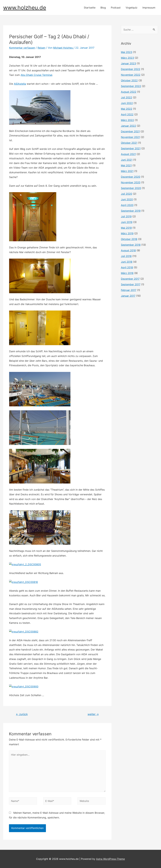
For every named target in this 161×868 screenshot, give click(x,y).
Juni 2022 (127, 103)
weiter (93, 714)
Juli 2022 (126, 97)
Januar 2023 (128, 63)
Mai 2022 (126, 108)
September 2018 (131, 244)
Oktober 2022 (129, 80)
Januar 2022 (128, 125)
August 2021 (128, 154)
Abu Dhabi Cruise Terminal (36, 74)
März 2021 (127, 171)
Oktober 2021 (129, 142)
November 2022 (130, 74)
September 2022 (131, 86)
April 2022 (127, 114)
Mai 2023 (126, 52)
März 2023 (127, 57)
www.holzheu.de (24, 7)
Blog (103, 7)
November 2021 (130, 137)
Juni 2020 (127, 199)
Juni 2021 (126, 159)
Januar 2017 (128, 295)
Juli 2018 (126, 256)
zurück (22, 714)
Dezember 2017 (130, 278)
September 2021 (131, 148)
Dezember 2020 (130, 176)
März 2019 (127, 233)
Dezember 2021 (130, 131)
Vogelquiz (131, 7)
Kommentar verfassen (22, 47)
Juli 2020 (126, 193)
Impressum (148, 7)
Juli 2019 (126, 216)
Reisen (41, 47)
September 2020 (131, 188)
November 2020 (130, 182)
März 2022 (127, 120)
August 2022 (128, 91)
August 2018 (128, 250)
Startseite (89, 7)
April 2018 (127, 267)
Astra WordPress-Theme (110, 858)
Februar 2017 (128, 290)
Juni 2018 (126, 261)
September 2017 (130, 284)
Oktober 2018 (129, 239)
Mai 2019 (126, 227)
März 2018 (127, 273)
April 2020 (127, 205)
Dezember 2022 (130, 69)
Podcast (116, 7)
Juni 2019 (126, 222)
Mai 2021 (126, 165)
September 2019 (131, 210)
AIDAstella (20, 83)
